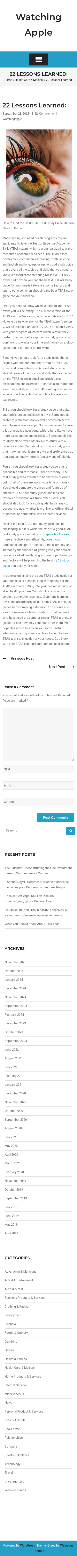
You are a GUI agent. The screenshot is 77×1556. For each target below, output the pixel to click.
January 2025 (14, 980)
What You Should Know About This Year (32, 924)
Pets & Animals (15, 1420)
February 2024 (14, 1015)
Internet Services (16, 1385)
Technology (12, 1464)
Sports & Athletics (17, 1455)
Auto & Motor (14, 1289)
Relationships (14, 1438)
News (8, 1403)
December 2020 (15, 1093)
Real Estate (12, 1429)
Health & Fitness (16, 1359)
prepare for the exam (57, 534)
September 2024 (16, 1006)
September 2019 (16, 1198)
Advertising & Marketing (21, 1271)
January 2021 (14, 1085)
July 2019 (11, 1207)
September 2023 (16, 1041)
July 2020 (11, 1137)
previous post (22, 658)
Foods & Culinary (16, 1333)
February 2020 (14, 1172)
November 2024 (15, 997)
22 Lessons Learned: (34, 105)
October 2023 (14, 1032)
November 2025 (15, 962)
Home (8, 80)
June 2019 (12, 1216)
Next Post (57, 667)
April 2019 (11, 1233)
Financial (10, 1324)
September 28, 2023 (16, 113)
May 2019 (11, 1224)
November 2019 (15, 1181)
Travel (9, 1472)
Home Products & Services (23, 1376)
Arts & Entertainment (19, 1280)
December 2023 (15, 1023)
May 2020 (11, 1146)
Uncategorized (14, 1481)
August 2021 (13, 1058)
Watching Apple (39, 24)
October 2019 (14, 1189)
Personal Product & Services (24, 1411)
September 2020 (16, 1120)
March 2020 (13, 1163)
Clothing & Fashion (17, 1306)
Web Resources (15, 1490)
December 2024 (15, 988)
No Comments (44, 113)
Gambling (11, 1341)
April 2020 (11, 1155)
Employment (13, 1315)
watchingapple (12, 119)
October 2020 (14, 1111)
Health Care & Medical (29, 80)
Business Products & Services (25, 1298)
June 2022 (12, 1050)
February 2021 (14, 1076)
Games (9, 1350)
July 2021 (11, 1067)
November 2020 (15, 1102)
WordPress (27, 1545)
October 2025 (14, 971)
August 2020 (13, 1128)
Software (11, 1446)
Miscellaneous (14, 1394)
